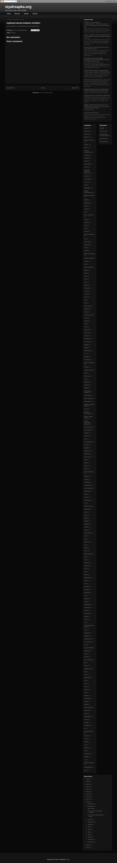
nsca (85, 630)
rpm (85, 683)
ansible (86, 433)
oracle (86, 167)
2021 (88, 789)
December (91, 804)
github (86, 270)
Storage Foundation (87, 412)
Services (17, 13)
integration (87, 577)
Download (87, 359)
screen (86, 689)
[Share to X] (35, 30)
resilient (86, 222)
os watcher (87, 642)
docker (86, 209)
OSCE (86, 250)
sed (85, 692)
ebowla (86, 524)
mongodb (87, 604)
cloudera (86, 491)
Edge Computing (89, 362)
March (90, 837)
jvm (85, 595)
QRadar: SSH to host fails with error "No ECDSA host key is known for (96, 106)
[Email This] (32, 30)
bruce (86, 468)
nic (85, 622)
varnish (86, 747)
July (89, 827)
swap (85, 713)
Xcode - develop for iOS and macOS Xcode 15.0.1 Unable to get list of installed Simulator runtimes (97, 36)
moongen (87, 607)
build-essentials (88, 471)
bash (85, 147)
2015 (88, 845)
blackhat (86, 454)
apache (86, 436)
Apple (86, 347)
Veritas (86, 261)
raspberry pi (87, 668)
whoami (35, 13)
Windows (86, 203)
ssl (85, 228)
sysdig (86, 722)
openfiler (86, 633)
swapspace (87, 716)
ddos (85, 515)
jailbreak (86, 592)
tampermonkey (88, 731)
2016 (88, 801)
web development (89, 234)
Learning (86, 241)
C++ (85, 353)
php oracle (87, 306)
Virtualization (88, 427)
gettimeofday (88, 554)
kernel (86, 161)
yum (85, 770)
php (85, 303)
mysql (86, 294)
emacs (86, 530)
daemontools (88, 506)
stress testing (88, 707)
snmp (85, 318)
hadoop (86, 562)
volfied (86, 756)
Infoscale (86, 376)
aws (85, 264)
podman (86, 309)
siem (85, 225)
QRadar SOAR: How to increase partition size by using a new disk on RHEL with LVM (96, 71)
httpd (85, 273)
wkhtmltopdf (87, 767)
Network (86, 244)
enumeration (88, 533)
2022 (88, 786)
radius (86, 312)
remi (85, 674)
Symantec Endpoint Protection (87, 171)
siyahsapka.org (18, 7)
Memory (86, 385)
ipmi (85, 583)
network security (89, 140)
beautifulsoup (88, 442)
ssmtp (86, 704)
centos (86, 479)
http (85, 571)
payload (86, 650)
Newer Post (10, 88)
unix (85, 744)
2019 (88, 794)
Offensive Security (89, 253)
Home (9, 13)
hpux (85, 568)
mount (86, 610)
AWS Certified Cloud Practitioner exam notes (97, 80)
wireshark (87, 338)
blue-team (87, 457)
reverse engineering (87, 151)
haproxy (86, 565)
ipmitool (86, 586)
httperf (86, 574)
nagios (86, 616)
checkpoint (87, 485)
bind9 (85, 206)
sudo (85, 327)
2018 (88, 796)
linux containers (88, 215)
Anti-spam (87, 341)
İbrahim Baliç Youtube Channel (105, 134)
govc (85, 557)
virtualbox (87, 753)
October (90, 819)
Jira (85, 379)
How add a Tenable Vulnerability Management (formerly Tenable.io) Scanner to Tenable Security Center (97, 59)
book (85, 459)
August (90, 824)
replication (87, 677)
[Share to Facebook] (37, 30)
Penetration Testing (87, 391)
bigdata (86, 448)
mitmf (85, 601)
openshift (87, 164)
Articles (26, 13)
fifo (85, 545)
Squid (86, 409)
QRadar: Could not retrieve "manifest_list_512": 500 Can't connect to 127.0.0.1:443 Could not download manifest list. (97, 25)
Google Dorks (88, 370)
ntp (85, 300)
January (90, 842)
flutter (86, 548)
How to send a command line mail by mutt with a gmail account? (96, 47)
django (86, 521)
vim (85, 750)
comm (86, 497)
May (89, 832)
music (86, 291)
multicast (86, 613)
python (86, 137)
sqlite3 (86, 321)
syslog (86, 231)
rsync (85, 686)
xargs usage (91, 808)
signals (86, 695)
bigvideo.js (87, 451)
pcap (85, 653)
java (85, 279)
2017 (88, 799)
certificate (87, 482)
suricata (86, 710)
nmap (86, 219)
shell (85, 185)
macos (86, 182)
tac (85, 728)
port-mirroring (88, 659)
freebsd (86, 176)
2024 (88, 781)
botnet (86, 462)
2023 (88, 784)
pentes (86, 656)
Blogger (68, 859)
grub (85, 559)
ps (85, 662)
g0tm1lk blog (103, 138)
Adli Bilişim (87, 188)
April (89, 834)
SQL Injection (88, 398)
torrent (86, 738)
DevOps (86, 356)
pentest (86, 131)
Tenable (86, 158)
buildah (86, 476)
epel (85, 536)
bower (86, 465)
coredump (87, 500)
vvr (85, 759)
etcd (85, 539)
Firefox (86, 367)
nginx (85, 297)
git (85, 212)
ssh (85, 324)
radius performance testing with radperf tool (97, 95)
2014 (88, 847)
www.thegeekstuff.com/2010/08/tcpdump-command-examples (23, 26)
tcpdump (13, 32)
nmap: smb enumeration (91, 112)
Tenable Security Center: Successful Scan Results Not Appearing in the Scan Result (96, 89)
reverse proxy (88, 315)
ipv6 (85, 276)
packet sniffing (88, 647)
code (85, 494)
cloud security (88, 488)
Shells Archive (104, 141)
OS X (85, 247)
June (89, 829)
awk (85, 439)
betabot (86, 445)
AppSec (86, 344)
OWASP (102, 128)
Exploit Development (88, 191)
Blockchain (87, 350)
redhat (86, 134)
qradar (86, 144)
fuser (85, 551)
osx (85, 645)
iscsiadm (86, 589)
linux (85, 128)
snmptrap (87, 698)
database (87, 509)
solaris (86, 701)
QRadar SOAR (88, 258)
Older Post (75, 88)
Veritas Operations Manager (87, 422)
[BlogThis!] (33, 30)
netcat (86, 619)
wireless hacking (89, 762)
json (85, 282)
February (91, 839)
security (86, 155)
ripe (85, 680)
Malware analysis (89, 195)
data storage (88, 267)
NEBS (86, 388)
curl (85, 503)
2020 (88, 791)
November (91, 806)
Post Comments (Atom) (46, 92)
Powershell (87, 395)
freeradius (87, 179)
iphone (86, 580)
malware (86, 288)
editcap (86, 527)
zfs (85, 238)
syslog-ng (87, 725)
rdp (85, 671)
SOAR (86, 200)
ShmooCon (87, 401)
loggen (86, 598)
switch (86, 719)
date (85, 512)
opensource (87, 639)
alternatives (87, 430)
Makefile (86, 382)
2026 (88, 779)
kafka (85, 285)
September (91, 822)
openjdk (86, 636)
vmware (86, 336)
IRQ (85, 373)
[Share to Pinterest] (39, 30)
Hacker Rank (103, 131)
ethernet (86, 542)
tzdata (86, 741)
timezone (87, 333)
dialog (86, 518)
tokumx (86, 735)
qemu (86, 665)
